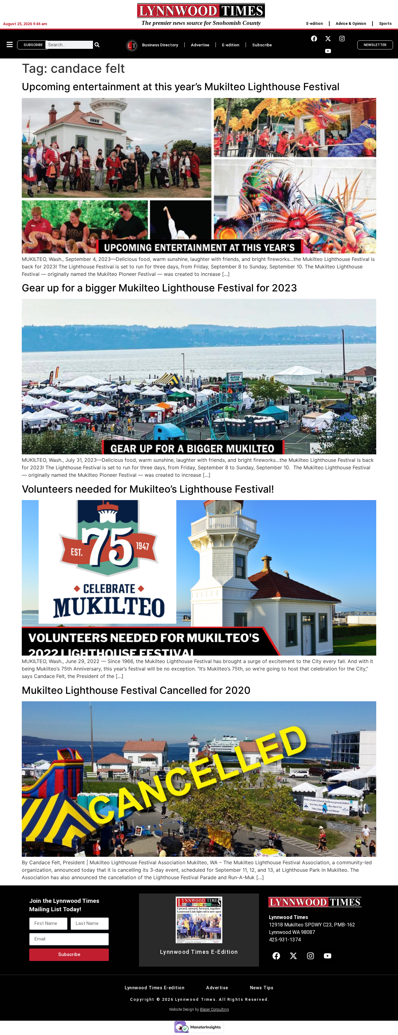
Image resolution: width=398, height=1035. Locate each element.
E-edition (314, 23)
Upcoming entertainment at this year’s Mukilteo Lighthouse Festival (181, 87)
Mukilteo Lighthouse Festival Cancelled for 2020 (136, 690)
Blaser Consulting (214, 1009)
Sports (385, 23)
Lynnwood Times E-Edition (199, 952)
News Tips (262, 988)
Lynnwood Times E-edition (154, 988)
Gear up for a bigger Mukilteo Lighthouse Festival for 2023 (159, 288)
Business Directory (160, 44)
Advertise (200, 44)
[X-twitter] (328, 38)
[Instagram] (342, 38)
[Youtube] (328, 51)
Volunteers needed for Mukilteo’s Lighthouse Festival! (148, 489)
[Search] (97, 45)
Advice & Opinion (351, 23)
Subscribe (262, 44)
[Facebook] (314, 38)
